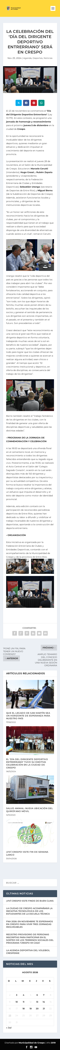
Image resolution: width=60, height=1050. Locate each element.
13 (37, 1001)
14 (44, 1001)
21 (44, 1008)
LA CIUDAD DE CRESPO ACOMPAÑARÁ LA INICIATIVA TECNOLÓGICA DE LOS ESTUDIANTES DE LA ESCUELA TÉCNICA (29, 911)
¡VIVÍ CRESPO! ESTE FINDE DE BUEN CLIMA (30, 900)
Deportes (38, 58)
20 (37, 1008)
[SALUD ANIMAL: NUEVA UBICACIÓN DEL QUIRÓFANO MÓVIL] (30, 789)
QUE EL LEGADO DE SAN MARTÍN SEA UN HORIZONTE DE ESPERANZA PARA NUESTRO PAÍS (28, 716)
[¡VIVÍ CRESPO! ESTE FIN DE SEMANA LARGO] (30, 833)
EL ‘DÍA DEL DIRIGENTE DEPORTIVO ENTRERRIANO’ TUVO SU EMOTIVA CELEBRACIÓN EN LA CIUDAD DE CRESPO (27, 763)
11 (23, 1001)
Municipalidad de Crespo (32, 1042)
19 (31, 1008)
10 (17, 1001)
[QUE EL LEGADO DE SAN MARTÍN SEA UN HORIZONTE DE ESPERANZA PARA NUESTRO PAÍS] (30, 694)
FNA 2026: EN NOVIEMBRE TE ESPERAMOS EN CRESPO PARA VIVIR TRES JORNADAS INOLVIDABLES (29, 924)
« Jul (8, 1027)
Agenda (27, 58)
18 (23, 1008)
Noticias (48, 58)
